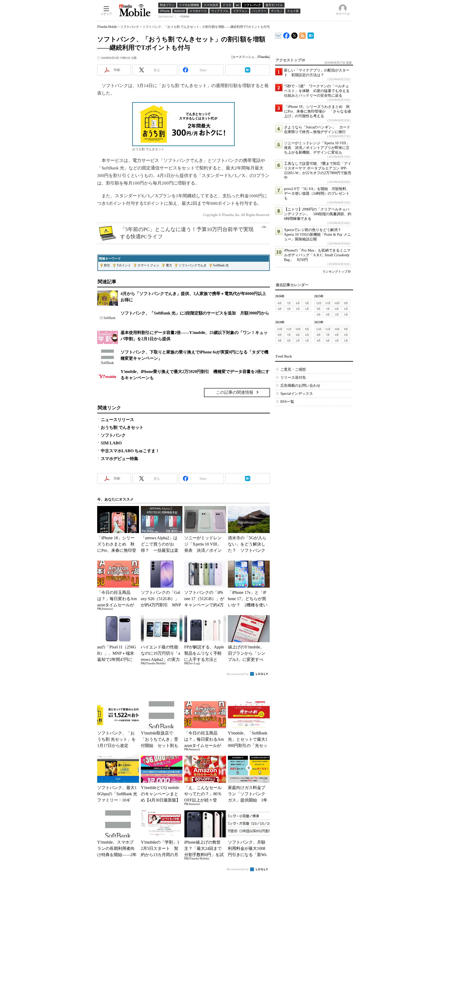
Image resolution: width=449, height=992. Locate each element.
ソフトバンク (129, 27)
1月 (307, 308)
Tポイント (124, 265)
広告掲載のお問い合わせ (300, 385)
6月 (298, 303)
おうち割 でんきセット (122, 427)
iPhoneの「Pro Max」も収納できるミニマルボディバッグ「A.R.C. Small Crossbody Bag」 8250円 (317, 255)
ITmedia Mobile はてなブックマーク (310, 34)
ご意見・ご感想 (293, 369)
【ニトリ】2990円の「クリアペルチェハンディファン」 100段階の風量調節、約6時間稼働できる (317, 214)
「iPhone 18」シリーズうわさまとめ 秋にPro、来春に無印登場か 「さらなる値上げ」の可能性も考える (317, 111)
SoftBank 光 (221, 265)
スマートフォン (148, 265)
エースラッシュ (243, 57)
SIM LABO (111, 443)
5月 (307, 303)
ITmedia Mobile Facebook (286, 34)
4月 (280, 308)
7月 (289, 303)
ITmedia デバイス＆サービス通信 (278, 34)
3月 (289, 308)
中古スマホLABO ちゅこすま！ (130, 451)
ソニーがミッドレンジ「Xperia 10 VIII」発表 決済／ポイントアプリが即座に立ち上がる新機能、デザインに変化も (317, 147)
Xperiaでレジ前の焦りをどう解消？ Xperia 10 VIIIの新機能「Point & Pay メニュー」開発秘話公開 (317, 234)
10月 (337, 303)
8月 (280, 303)
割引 (107, 265)
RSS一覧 (287, 402)
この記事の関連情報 (234, 392)
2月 (298, 308)
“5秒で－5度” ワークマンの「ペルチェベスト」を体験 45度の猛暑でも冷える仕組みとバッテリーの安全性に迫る (316, 90)
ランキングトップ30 (336, 271)
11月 (328, 303)
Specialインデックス (296, 394)
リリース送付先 (293, 377)
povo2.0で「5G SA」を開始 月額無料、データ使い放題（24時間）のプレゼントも (317, 193)
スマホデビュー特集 (119, 458)
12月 (318, 303)
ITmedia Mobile (107, 27)
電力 (169, 265)
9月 (346, 303)
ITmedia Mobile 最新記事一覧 (302, 34)
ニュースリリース (117, 419)
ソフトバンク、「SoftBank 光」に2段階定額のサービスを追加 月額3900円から (195, 313)
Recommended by (238, 673)
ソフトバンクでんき (193, 265)
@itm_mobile (294, 34)
